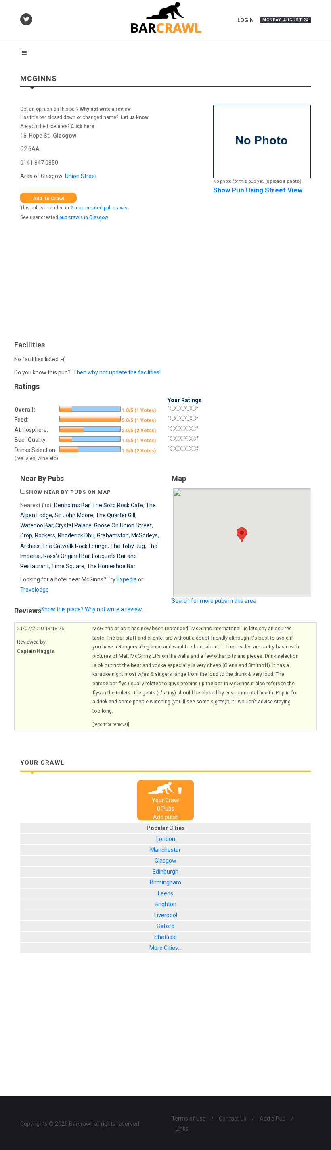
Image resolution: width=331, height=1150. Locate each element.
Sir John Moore (73, 515)
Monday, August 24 (285, 20)
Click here (82, 126)
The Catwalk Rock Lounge (75, 546)
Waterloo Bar (36, 525)
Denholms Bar (72, 505)
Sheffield (165, 937)
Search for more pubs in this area (214, 601)
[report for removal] (110, 724)
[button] (241, 535)
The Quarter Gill (115, 515)
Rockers (45, 535)
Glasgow (64, 135)
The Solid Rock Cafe (117, 505)
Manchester (165, 850)
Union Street (81, 176)
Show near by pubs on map (68, 492)
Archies (30, 546)
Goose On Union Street (123, 525)
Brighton (165, 904)
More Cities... (165, 948)
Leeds (165, 893)
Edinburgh (165, 871)
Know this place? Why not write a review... (93, 609)
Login (245, 20)
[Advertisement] (165, 278)
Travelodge (34, 589)
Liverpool (165, 915)
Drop (26, 535)
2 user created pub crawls (98, 208)
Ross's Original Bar (66, 556)
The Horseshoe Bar (111, 566)
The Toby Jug (127, 546)
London (165, 839)
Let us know (135, 117)
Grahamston (113, 535)
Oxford (165, 926)
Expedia (127, 579)
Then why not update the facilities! (117, 372)
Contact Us (233, 1118)
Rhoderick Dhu (76, 535)
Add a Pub (273, 1118)
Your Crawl (166, 800)
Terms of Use (189, 1118)
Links (182, 1128)
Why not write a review (104, 109)
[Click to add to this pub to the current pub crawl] (48, 197)
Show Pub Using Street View (257, 190)
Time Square (67, 566)
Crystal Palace (73, 525)
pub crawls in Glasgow (83, 217)
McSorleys (144, 535)
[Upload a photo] (283, 181)
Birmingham (165, 882)
